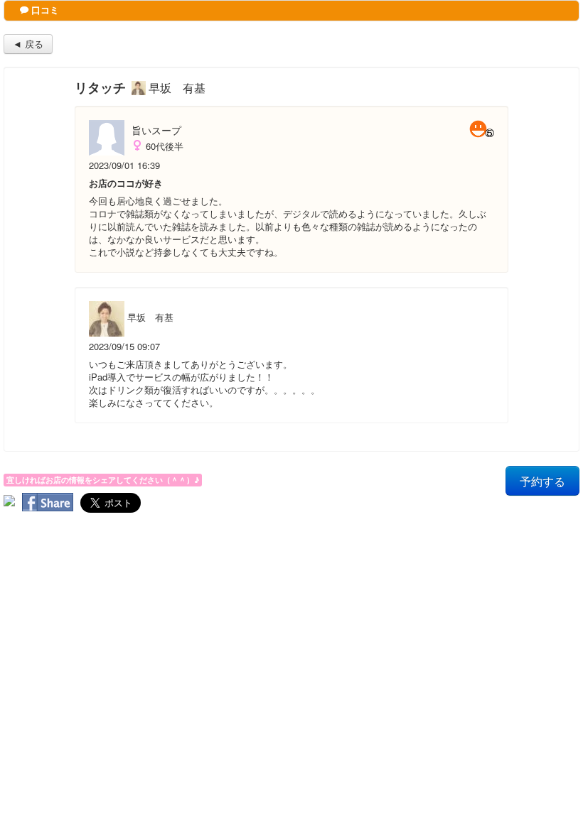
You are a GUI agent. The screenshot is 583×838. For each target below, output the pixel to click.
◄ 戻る (28, 43)
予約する (542, 480)
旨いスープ (156, 130)
